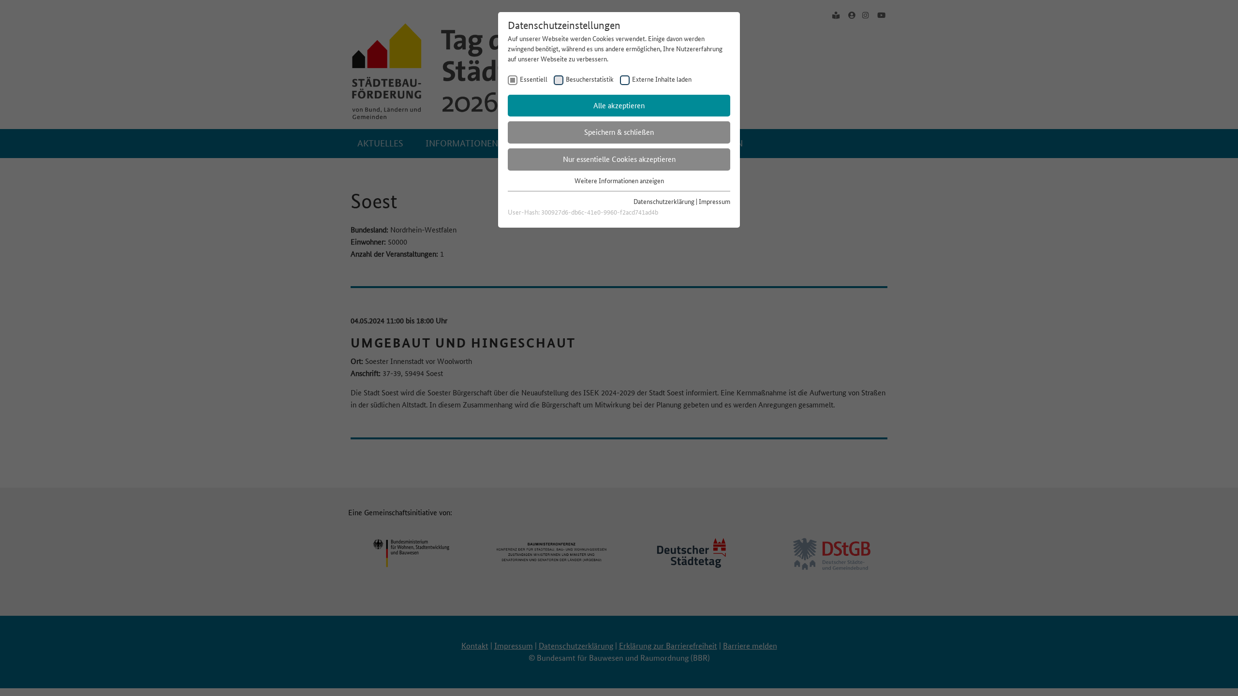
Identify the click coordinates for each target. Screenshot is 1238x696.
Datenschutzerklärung (664, 201)
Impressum (714, 201)
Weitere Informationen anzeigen (619, 181)
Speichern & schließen (619, 132)
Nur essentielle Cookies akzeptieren (619, 159)
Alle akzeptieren (619, 105)
